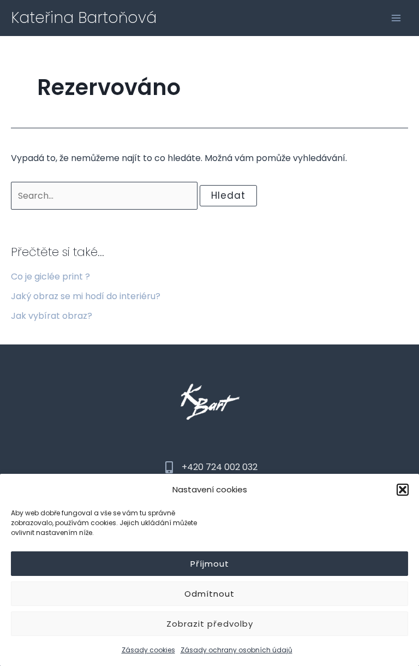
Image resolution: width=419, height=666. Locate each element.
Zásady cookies (148, 650)
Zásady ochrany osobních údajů (236, 650)
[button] (402, 489)
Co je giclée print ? (50, 276)
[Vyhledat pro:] (105, 195)
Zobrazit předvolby (209, 623)
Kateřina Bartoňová (84, 17)
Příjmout (209, 563)
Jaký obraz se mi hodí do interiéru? (85, 296)
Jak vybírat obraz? (51, 316)
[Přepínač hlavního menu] (396, 18)
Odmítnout (209, 593)
